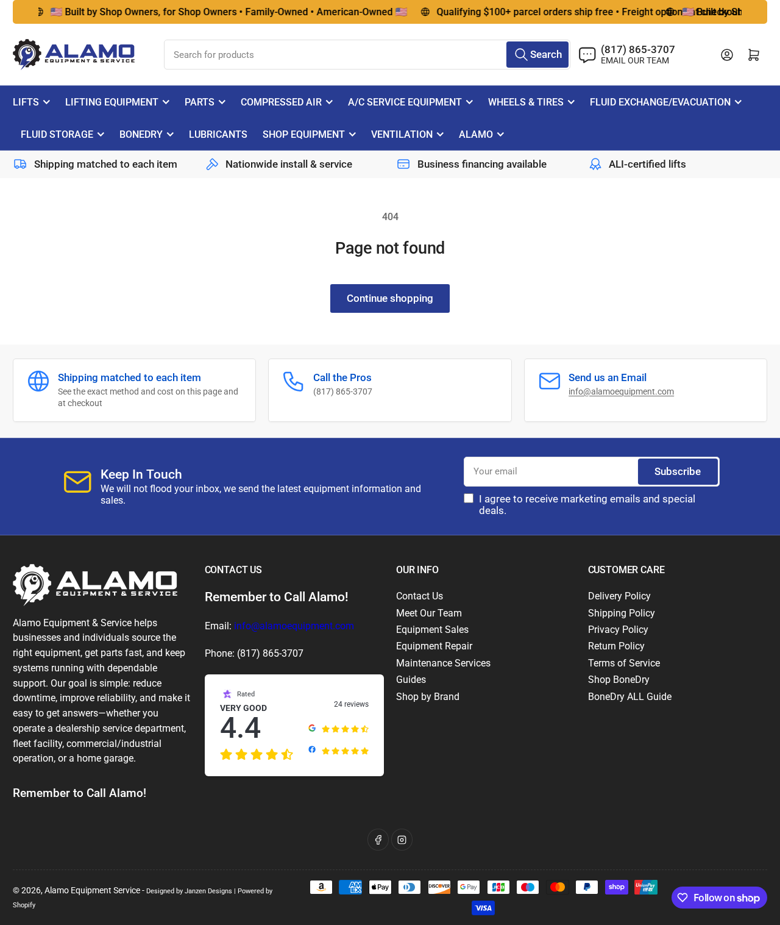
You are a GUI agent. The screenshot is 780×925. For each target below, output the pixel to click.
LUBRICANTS (218, 134)
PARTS (199, 102)
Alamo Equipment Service (92, 890)
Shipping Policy (621, 613)
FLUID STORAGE (57, 134)
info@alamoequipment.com (621, 391)
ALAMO (476, 134)
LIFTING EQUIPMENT (111, 102)
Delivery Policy (619, 596)
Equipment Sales (432, 629)
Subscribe (677, 471)
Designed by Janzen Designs (189, 891)
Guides (411, 679)
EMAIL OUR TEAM (635, 60)
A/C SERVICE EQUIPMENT (405, 102)
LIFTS (26, 102)
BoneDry (141, 134)
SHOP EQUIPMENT (304, 134)
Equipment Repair (434, 646)
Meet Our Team (429, 613)
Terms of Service (624, 663)
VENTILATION (402, 134)
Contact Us (419, 596)
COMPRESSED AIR (281, 102)
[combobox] (367, 55)
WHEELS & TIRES (526, 102)
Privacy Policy (618, 629)
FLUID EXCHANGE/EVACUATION (660, 102)
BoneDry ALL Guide (630, 696)
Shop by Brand (427, 696)
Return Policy (616, 646)
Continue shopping (390, 298)
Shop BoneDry (619, 679)
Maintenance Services (443, 663)
